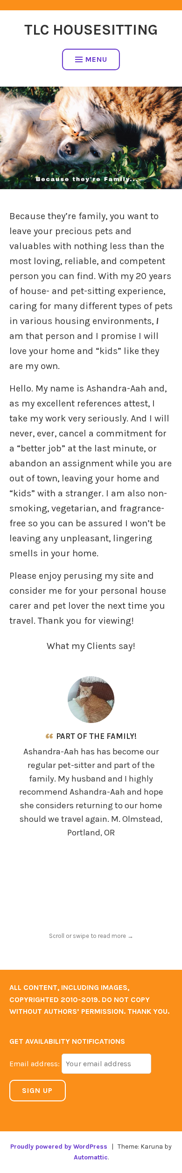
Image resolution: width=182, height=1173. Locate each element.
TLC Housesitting (91, 29)
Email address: (35, 1063)
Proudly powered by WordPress (58, 1147)
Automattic (91, 1157)
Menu (96, 59)
